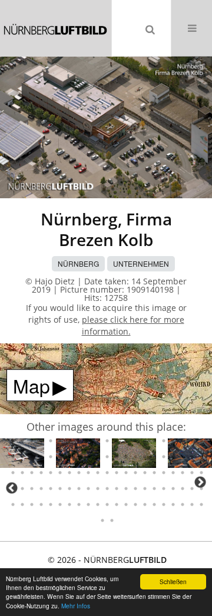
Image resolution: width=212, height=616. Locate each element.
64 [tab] (13, 441)
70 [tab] (69, 441)
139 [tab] (126, 488)
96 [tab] (116, 457)
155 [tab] (79, 504)
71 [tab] (79, 441)
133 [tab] (69, 488)
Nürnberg (78, 263)
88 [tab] (41, 457)
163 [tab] (154, 504)
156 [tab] (88, 504)
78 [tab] (145, 441)
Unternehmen (141, 263)
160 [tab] (126, 504)
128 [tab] (22, 488)
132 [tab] (60, 488)
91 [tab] (69, 457)
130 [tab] (41, 488)
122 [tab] (164, 473)
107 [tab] (22, 473)
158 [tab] (107, 504)
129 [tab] (32, 488)
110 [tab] (51, 473)
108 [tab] (32, 473)
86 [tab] (22, 457)
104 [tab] (192, 457)
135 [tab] (88, 488)
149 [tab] (22, 504)
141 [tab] (145, 488)
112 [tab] (69, 473)
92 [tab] (79, 457)
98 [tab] (135, 457)
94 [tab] (98, 457)
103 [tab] (182, 457)
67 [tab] (41, 441)
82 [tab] (182, 441)
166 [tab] (182, 504)
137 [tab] (107, 488)
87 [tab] (32, 457)
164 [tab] (164, 504)
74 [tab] (107, 441)
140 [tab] (135, 488)
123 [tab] (173, 473)
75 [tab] (116, 441)
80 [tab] (164, 441)
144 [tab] (173, 488)
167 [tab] (192, 504)
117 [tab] (116, 473)
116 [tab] (107, 473)
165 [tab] (173, 504)
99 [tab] (145, 457)
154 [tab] (69, 504)
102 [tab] (173, 457)
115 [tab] (98, 473)
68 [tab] (51, 441)
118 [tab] (126, 473)
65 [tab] (22, 441)
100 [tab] (154, 457)
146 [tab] (192, 488)
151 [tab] (41, 504)
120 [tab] (145, 473)
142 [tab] (154, 488)
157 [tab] (98, 504)
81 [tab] (173, 441)
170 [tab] (112, 520)
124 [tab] (182, 473)
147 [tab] (201, 488)
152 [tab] (51, 504)
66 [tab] (32, 441)
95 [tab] (107, 457)
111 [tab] (60, 473)
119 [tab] (135, 473)
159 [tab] (116, 504)
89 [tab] (51, 457)
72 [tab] (88, 441)
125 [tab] (192, 473)
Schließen (173, 581)
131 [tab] (51, 488)
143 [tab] (164, 488)
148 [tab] (13, 504)
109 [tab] (41, 473)
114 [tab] (88, 473)
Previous (12, 488)
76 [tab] (126, 441)
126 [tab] (201, 473)
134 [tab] (79, 488)
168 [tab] (201, 504)
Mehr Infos (75, 605)
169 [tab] (102, 520)
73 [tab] (98, 441)
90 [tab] (60, 457)
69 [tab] (60, 441)
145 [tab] (182, 488)
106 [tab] (13, 473)
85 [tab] (13, 457)
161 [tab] (135, 504)
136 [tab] (98, 488)
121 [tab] (154, 473)
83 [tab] (192, 441)
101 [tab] (164, 457)
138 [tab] (116, 488)
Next (200, 482)
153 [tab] (60, 504)
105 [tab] (201, 457)
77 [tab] (135, 441)
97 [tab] (126, 457)
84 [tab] (201, 441)
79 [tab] (154, 441)
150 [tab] (32, 504)
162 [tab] (145, 504)
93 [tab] (88, 457)
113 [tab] (79, 473)
